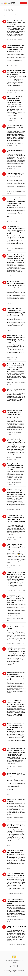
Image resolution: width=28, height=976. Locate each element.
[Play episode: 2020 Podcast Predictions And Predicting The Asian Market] (4, 749)
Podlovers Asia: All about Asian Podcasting (11, 3)
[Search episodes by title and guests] (4, 15)
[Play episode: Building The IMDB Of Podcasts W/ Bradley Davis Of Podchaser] (4, 573)
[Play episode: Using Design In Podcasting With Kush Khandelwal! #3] (4, 851)
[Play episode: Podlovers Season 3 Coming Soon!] (4, 151)
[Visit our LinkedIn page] (10, 966)
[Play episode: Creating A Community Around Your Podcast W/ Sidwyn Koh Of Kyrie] (4, 626)
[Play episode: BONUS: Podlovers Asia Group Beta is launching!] (4, 390)
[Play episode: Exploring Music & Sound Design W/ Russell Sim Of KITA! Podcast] (4, 774)
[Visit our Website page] (17, 966)
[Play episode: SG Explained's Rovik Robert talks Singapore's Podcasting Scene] (4, 126)
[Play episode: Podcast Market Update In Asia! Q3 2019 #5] (4, 800)
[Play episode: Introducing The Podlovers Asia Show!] (4, 927)
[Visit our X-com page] (14, 966)
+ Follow (23, 3)
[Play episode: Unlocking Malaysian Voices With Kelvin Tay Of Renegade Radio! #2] (4, 900)
